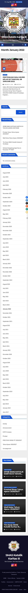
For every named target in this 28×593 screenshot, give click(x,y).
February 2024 (7, 218)
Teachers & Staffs (20, 578)
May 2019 (5, 399)
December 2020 (7, 354)
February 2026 (7, 189)
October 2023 (6, 234)
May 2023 (5, 251)
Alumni (25, 582)
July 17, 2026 (9, 529)
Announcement (7, 428)
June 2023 (6, 247)
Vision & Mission (11, 578)
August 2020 (6, 362)
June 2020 (6, 371)
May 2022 (5, 296)
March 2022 (6, 305)
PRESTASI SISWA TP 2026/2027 (12, 440)
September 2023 (7, 239)
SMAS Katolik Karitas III (14, 37)
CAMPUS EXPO (18, 582)
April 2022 (6, 300)
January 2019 (6, 408)
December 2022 (7, 267)
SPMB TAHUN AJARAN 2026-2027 (10, 589)
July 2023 (5, 243)
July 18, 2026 (9, 511)
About (25, 589)
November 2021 (7, 313)
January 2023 (6, 263)
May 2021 (5, 338)
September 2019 (7, 391)
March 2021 (6, 346)
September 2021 (7, 321)
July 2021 (5, 329)
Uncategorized (7, 448)
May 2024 (5, 214)
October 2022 (6, 276)
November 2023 (7, 230)
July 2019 (5, 395)
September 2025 (7, 201)
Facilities (3, 582)
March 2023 (6, 259)
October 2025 (6, 197)
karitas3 (18, 84)
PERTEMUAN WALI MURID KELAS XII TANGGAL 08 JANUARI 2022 (14, 79)
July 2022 (5, 288)
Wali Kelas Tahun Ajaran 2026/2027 (13, 138)
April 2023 (6, 255)
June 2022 (6, 292)
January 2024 (6, 222)
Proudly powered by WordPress (9, 572)
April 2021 (6, 342)
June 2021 (6, 333)
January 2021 (6, 350)
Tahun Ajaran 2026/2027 (10, 444)
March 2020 (6, 383)
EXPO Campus (7, 432)
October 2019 (6, 387)
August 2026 (6, 173)
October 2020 (6, 358)
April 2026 (6, 185)
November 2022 (7, 272)
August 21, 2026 (10, 476)
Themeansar (14, 574)
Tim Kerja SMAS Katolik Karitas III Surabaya (11, 527)
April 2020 (6, 379)
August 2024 (6, 210)
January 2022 (7, 309)
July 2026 (5, 177)
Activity (5, 74)
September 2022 (7, 280)
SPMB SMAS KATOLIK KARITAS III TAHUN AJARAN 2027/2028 (13, 474)
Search (5, 107)
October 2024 (6, 206)
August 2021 (6, 325)
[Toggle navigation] (13, 45)
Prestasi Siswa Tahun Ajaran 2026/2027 (13, 490)
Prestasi (5, 436)
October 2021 (6, 317)
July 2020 (5, 366)
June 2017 (6, 412)
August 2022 (6, 284)
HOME (4, 578)
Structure (10, 585)
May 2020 (5, 375)
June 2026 (6, 181)
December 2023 (7, 226)
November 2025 (7, 193)
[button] (22, 44)
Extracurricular (16, 585)
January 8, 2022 (9, 84)
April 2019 (6, 404)
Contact (20, 589)
